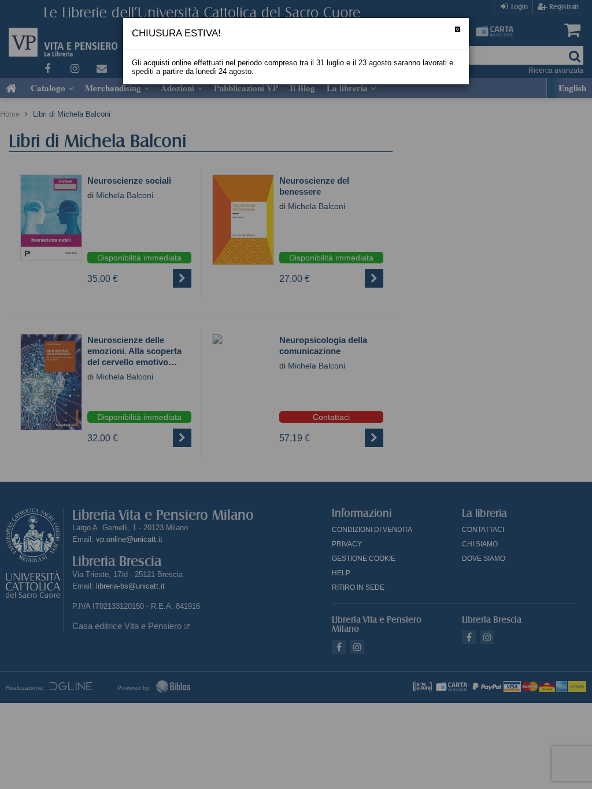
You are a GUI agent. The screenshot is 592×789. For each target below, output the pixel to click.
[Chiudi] (457, 29)
